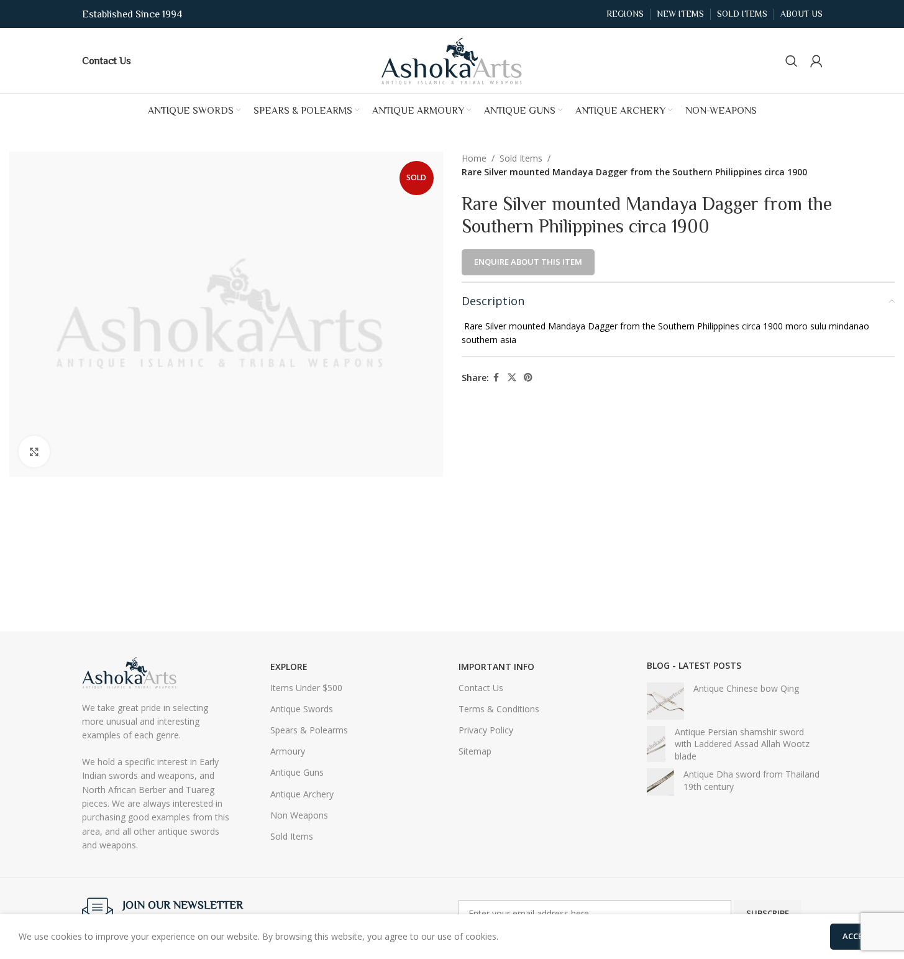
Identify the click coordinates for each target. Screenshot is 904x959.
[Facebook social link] (496, 377)
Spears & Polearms (309, 730)
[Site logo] (452, 59)
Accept (857, 936)
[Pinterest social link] (528, 377)
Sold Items (521, 158)
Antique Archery (302, 794)
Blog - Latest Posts (694, 665)
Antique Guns (297, 772)
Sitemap (475, 751)
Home (474, 158)
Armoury (287, 751)
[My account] (816, 60)
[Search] (791, 60)
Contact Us (481, 688)
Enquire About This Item (528, 261)
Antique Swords (301, 709)
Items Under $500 (306, 688)
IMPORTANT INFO (496, 666)
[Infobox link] (106, 60)
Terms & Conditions (499, 709)
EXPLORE (289, 666)
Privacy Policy (486, 730)
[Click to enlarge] (34, 451)
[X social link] (512, 377)
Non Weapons (299, 815)
